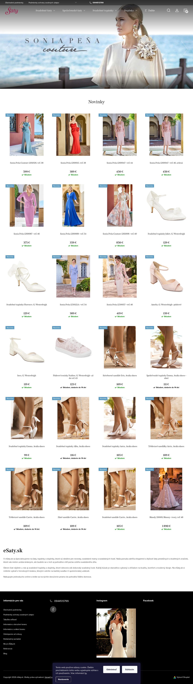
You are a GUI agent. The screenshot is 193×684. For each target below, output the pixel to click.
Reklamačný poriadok (12, 639)
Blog (5, 653)
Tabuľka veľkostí (10, 619)
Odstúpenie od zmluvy (12, 634)
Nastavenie (63, 679)
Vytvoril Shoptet (183, 677)
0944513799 (61, 601)
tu (86, 673)
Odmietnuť (111, 669)
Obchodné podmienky (14, 2)
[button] (8, 48)
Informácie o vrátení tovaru (14, 629)
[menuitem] (45, 10)
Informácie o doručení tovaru (15, 624)
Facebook (53, 609)
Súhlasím (129, 669)
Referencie (7, 648)
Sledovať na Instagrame (118, 661)
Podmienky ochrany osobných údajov (44, 2)
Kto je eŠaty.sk (9, 643)
